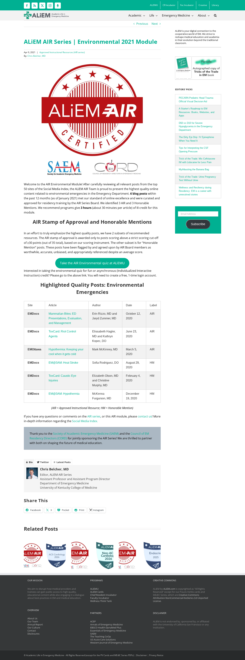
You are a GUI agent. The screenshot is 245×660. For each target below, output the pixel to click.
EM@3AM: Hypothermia (64, 393)
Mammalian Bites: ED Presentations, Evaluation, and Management (65, 318)
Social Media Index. (85, 421)
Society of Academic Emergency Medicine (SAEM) (86, 434)
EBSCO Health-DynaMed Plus (105, 627)
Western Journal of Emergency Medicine (111, 642)
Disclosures (33, 633)
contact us (145, 416)
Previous (142, 24)
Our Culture (33, 627)
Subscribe (198, 224)
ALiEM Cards (96, 591)
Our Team (32, 621)
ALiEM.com (169, 588)
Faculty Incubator (99, 598)
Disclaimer (141, 655)
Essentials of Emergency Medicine (108, 630)
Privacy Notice (156, 655)
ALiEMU (94, 588)
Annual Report (35, 624)
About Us (32, 618)
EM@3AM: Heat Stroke (63, 362)
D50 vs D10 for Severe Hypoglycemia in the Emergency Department (196, 126)
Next (155, 24)
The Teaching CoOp (100, 636)
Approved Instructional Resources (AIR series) (62, 52)
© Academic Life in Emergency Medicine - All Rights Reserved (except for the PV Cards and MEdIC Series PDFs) (79, 655)
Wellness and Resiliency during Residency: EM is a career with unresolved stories (195, 191)
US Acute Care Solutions (103, 639)
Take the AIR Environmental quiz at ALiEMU (92, 263)
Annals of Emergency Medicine (106, 624)
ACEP (93, 621)
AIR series (93, 416)
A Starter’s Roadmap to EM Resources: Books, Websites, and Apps (196, 112)
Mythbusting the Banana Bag (194, 169)
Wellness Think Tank (101, 601)
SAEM (93, 633)
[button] (215, 15)
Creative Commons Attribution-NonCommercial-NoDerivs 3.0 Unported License (180, 598)
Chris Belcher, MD (36, 55)
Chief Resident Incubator (103, 594)
